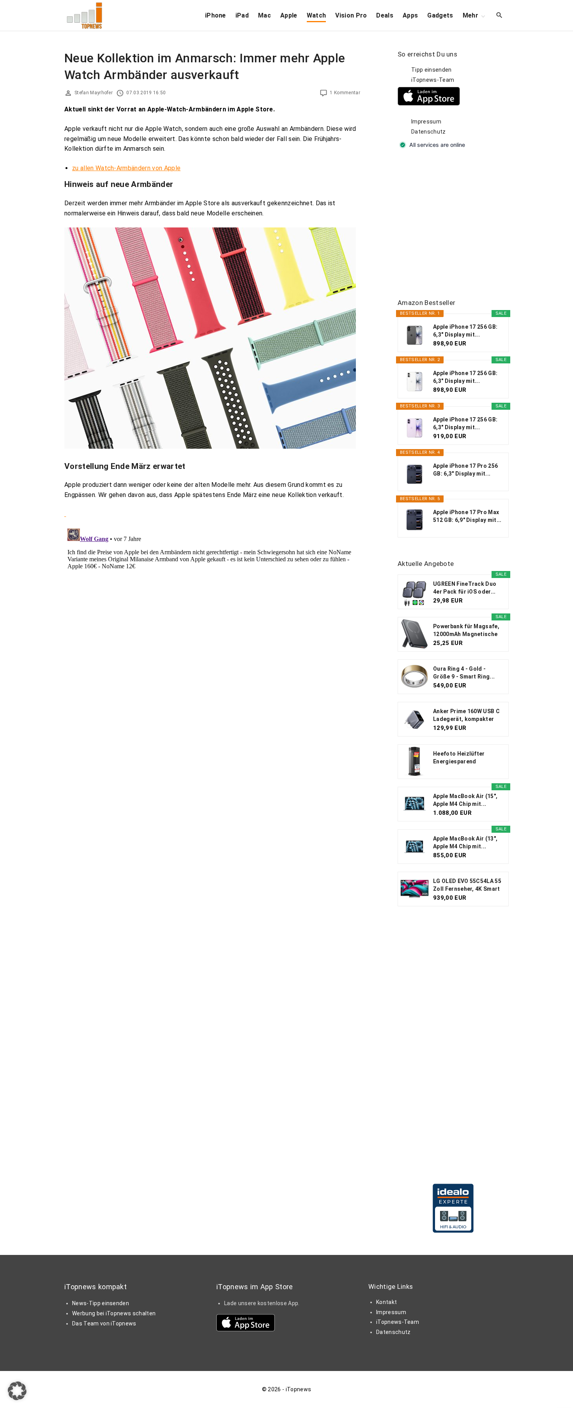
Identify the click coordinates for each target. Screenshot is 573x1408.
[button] (17, 1391)
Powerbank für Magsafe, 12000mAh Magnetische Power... (466, 630)
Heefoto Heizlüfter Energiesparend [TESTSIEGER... (459, 758)
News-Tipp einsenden (100, 1303)
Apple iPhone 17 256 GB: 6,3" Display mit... (465, 331)
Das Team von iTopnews (104, 1323)
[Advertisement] (456, 224)
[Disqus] (212, 622)
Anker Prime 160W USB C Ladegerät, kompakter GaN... (466, 715)
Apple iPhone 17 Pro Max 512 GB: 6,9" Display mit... (467, 516)
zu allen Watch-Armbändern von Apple (126, 168)
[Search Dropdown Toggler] (499, 15)
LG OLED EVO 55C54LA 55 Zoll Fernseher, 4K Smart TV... (467, 885)
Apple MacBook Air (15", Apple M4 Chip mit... (465, 800)
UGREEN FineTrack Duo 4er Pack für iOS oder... (464, 588)
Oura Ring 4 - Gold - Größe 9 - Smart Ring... (464, 673)
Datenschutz (428, 132)
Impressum (426, 121)
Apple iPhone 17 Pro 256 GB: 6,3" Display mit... (465, 470)
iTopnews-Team (432, 80)
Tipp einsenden (431, 70)
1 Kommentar (345, 92)
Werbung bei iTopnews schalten (114, 1313)
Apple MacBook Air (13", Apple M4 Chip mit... (465, 842)
